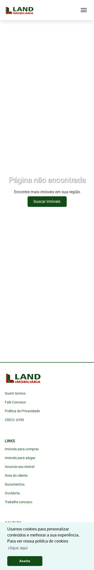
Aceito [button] (24, 561)
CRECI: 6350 (14, 420)
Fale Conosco (15, 402)
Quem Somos (15, 393)
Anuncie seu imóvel (19, 467)
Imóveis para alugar (20, 458)
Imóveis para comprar (22, 449)
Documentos (15, 484)
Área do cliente (16, 475)
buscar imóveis (47, 201)
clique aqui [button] (18, 548)
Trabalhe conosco (18, 502)
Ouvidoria (12, 493)
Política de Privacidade (22, 411)
